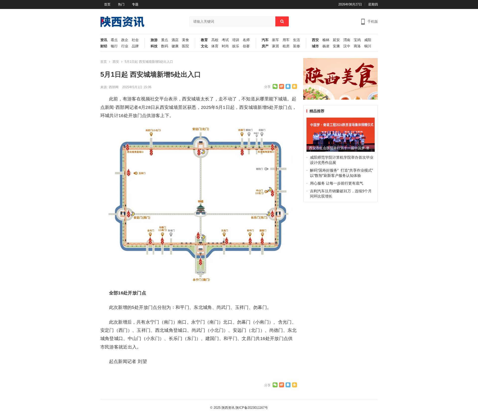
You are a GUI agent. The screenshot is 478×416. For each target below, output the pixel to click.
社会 (135, 40)
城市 (315, 46)
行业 (124, 46)
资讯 (103, 40)
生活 (296, 40)
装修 (296, 46)
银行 (114, 46)
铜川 (367, 46)
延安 (336, 40)
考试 (225, 40)
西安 (315, 40)
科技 (154, 46)
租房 (286, 46)
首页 (107, 4)
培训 (235, 40)
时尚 (225, 46)
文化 (204, 46)
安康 (336, 46)
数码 (164, 46)
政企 (124, 40)
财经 (103, 46)
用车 (286, 40)
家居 (275, 46)
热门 (121, 4)
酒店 (175, 40)
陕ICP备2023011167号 (252, 408)
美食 (185, 40)
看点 (114, 40)
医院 (185, 46)
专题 (135, 4)
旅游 (154, 40)
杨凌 (325, 46)
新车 (275, 40)
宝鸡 (357, 40)
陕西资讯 (228, 408)
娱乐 (235, 46)
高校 (214, 40)
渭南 (346, 40)
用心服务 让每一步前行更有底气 (336, 183)
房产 (265, 46)
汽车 (265, 40)
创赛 (246, 46)
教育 (204, 40)
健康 (175, 46)
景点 (164, 40)
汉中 (346, 46)
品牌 (135, 46)
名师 (246, 40)
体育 (214, 46)
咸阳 (367, 40)
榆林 (325, 40)
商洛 (357, 46)
